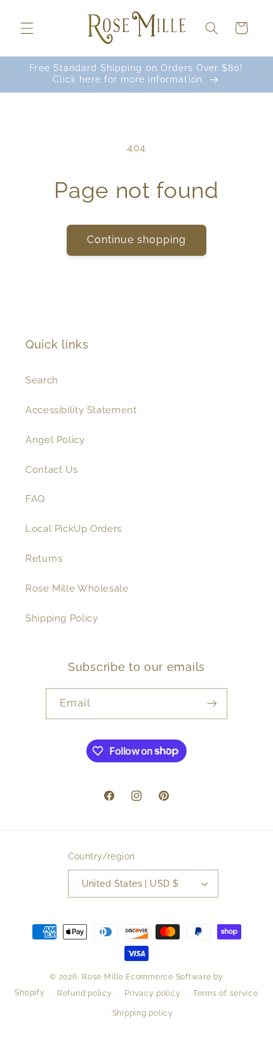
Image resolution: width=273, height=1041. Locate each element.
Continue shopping (137, 240)
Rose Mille (102, 976)
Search (41, 380)
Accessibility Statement (81, 409)
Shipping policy (142, 1013)
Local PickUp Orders (73, 528)
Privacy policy (152, 993)
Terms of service (225, 993)
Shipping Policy (61, 618)
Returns (43, 558)
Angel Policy (55, 439)
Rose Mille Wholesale (77, 588)
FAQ (35, 498)
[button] (26, 28)
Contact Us (51, 469)
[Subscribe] (212, 703)
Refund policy (84, 993)
